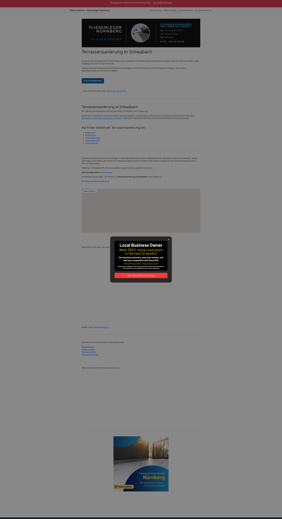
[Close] (169, 239)
